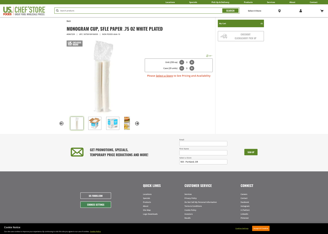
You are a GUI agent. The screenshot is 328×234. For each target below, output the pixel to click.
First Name (184, 148)
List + (210, 56)
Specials (193, 2)
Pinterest (245, 218)
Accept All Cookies (261, 228)
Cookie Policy (190, 210)
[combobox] (146, 11)
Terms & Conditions (193, 206)
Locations (170, 2)
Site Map (147, 210)
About (292, 2)
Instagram (245, 206)
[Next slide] (137, 123)
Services (271, 2)
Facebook (245, 202)
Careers (244, 194)
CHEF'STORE (24, 10)
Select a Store (164, 75)
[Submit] (230, 10)
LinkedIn (244, 214)
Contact (313, 2)
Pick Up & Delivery (220, 2)
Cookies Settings (95, 204)
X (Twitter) (245, 210)
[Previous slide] (61, 123)
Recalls (187, 218)
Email (181, 139)
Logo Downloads (150, 214)
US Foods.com (96, 196)
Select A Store (254, 10)
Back (69, 21)
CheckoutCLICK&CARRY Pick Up (245, 36)
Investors (188, 214)
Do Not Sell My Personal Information (200, 202)
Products (248, 2)
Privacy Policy (190, 198)
